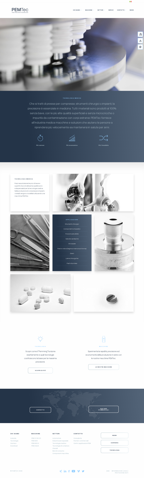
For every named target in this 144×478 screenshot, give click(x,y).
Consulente (78, 438)
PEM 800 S (35, 443)
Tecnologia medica (59, 443)
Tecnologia (14, 441)
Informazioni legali (120, 471)
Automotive (56, 438)
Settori (100, 10)
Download (13, 446)
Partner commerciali (103, 409)
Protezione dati (122, 473)
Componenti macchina (60, 453)
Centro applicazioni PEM (82, 443)
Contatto (120, 10)
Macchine (88, 10)
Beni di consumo (58, 451)
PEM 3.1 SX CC (36, 438)
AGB (108, 471)
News (132, 10)
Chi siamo (76, 10)
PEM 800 (34, 441)
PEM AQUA (35, 446)
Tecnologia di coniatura (60, 446)
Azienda (13, 438)
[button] (131, 1)
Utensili (55, 448)
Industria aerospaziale (60, 441)
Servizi (111, 10)
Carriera (13, 443)
